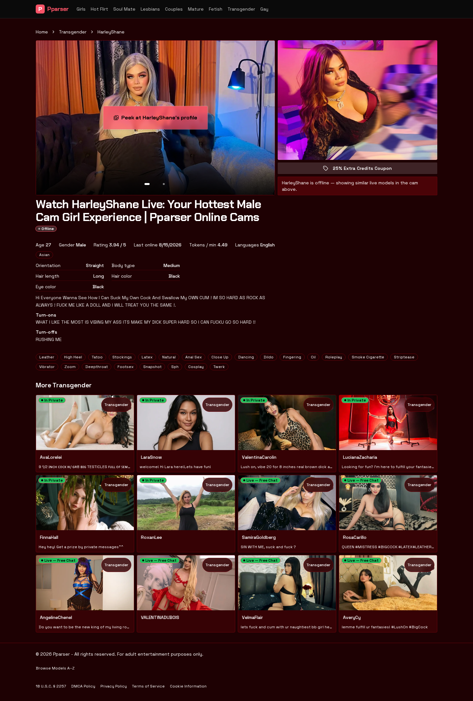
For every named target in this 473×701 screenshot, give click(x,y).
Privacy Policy (113, 686)
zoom (70, 366)
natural (169, 357)
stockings (122, 357)
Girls (81, 9)
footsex (125, 366)
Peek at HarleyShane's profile (162, 119)
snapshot (152, 366)
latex (147, 357)
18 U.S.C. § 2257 (51, 686)
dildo (269, 357)
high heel (73, 357)
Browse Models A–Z (55, 668)
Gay (264, 9)
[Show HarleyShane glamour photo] (164, 184)
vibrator (47, 366)
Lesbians (150, 9)
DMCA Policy (83, 686)
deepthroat (96, 366)
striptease (404, 357)
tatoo (97, 357)
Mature (196, 9)
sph (175, 366)
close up (219, 357)
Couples (174, 9)
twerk (219, 366)
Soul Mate (124, 9)
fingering (292, 357)
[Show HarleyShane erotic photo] (147, 184)
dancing (246, 357)
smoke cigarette (368, 357)
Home (42, 32)
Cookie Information (188, 686)
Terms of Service (148, 686)
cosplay (196, 366)
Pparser (53, 9)
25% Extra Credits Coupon (367, 169)
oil (313, 357)
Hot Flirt (99, 9)
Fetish (215, 9)
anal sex (193, 357)
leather (46, 357)
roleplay (333, 357)
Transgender (241, 9)
